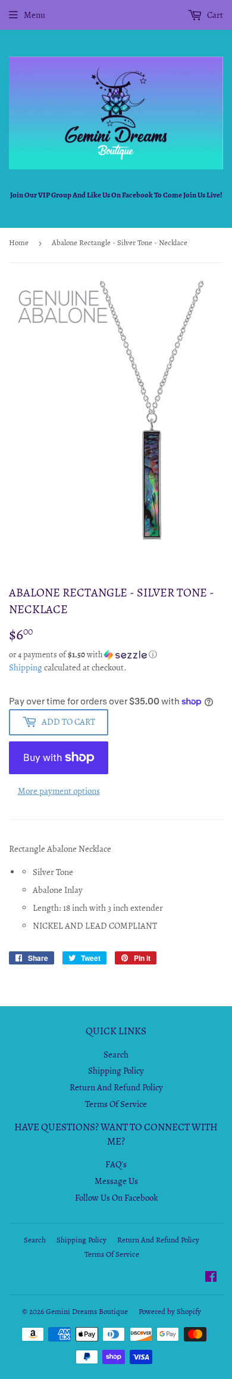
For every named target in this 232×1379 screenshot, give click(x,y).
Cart (214, 15)
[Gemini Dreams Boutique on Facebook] (211, 1278)
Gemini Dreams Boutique (87, 1311)
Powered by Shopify (170, 1311)
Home (19, 242)
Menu (34, 15)
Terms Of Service (116, 1104)
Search (116, 1054)
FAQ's (116, 1164)
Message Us (116, 1181)
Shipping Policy (116, 1071)
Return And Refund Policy (116, 1087)
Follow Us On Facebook (116, 1198)
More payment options (59, 791)
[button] (116, 654)
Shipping (25, 667)
